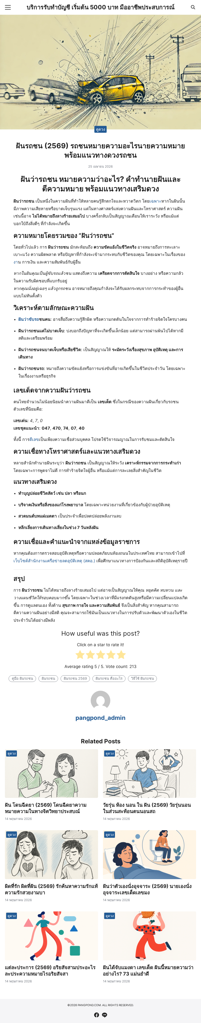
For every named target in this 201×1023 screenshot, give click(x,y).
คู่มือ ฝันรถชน (22, 678)
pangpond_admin (100, 717)
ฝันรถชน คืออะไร (109, 678)
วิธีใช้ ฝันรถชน (142, 678)
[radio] (80, 656)
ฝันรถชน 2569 (75, 678)
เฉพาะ (155, 201)
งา (15, 262)
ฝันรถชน (48, 678)
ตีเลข (34, 439)
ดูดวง (100, 129)
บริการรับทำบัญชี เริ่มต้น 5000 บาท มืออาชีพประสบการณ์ (101, 7)
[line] (104, 1015)
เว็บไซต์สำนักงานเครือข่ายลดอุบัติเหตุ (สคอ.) (54, 560)
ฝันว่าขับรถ (28, 319)
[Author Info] (100, 708)
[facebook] (97, 1015)
